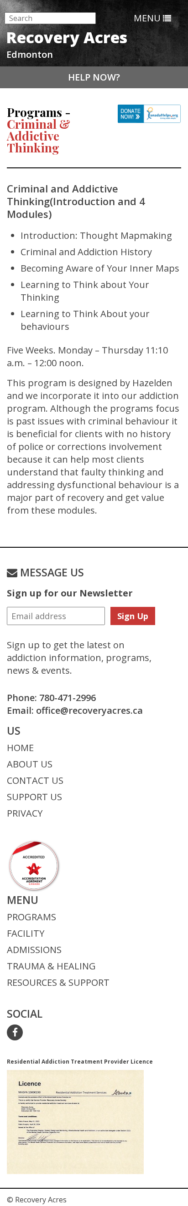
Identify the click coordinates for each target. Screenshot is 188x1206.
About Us (29, 764)
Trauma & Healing (51, 966)
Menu (148, 18)
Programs (31, 917)
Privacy (24, 813)
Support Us (34, 797)
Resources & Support (58, 982)
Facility (25, 933)
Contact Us (35, 780)
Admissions (34, 950)
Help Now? (94, 77)
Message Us (50, 572)
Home (20, 748)
